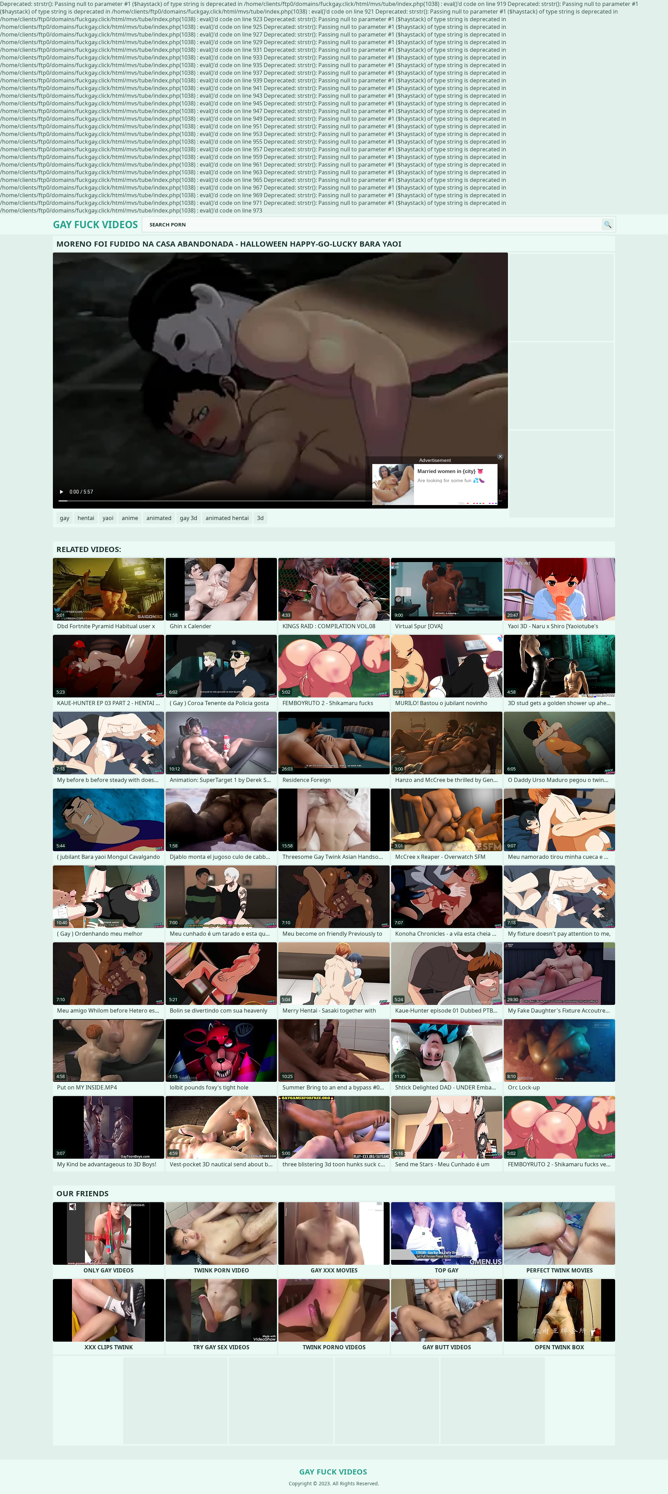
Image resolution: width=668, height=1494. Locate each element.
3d (260, 518)
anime (130, 518)
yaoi (108, 518)
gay (64, 518)
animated (159, 518)
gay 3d (188, 518)
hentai (86, 518)
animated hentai (227, 518)
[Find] (608, 224)
